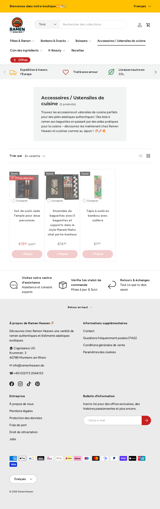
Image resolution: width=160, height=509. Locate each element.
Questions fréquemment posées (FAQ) (110, 338)
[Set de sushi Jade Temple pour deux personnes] (27, 187)
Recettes (77, 50)
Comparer (22, 200)
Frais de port (18, 425)
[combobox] (80, 24)
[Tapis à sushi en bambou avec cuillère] (97, 187)
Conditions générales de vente (104, 345)
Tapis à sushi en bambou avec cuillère (97, 215)
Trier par (15, 156)
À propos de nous (21, 404)
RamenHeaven (25, 491)
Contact (88, 331)
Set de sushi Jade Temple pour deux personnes (27, 215)
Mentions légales (20, 411)
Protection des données (25, 418)
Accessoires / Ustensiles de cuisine (121, 41)
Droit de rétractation (23, 432)
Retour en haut (78, 307)
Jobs (12, 439)
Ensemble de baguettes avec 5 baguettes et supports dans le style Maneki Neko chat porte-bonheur (62, 222)
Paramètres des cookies (99, 352)
